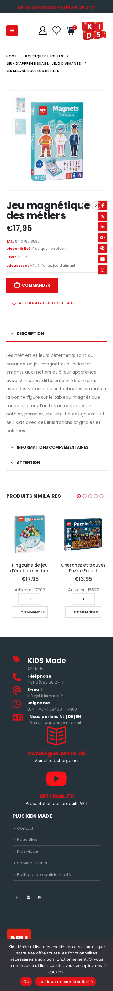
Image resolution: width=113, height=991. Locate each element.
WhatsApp (103, 270)
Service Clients (32, 863)
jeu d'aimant (64, 265)
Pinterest (103, 248)
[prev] (86, 205)
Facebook (103, 205)
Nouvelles (27, 840)
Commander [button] (32, 612)
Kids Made (27, 851)
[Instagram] (40, 897)
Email (103, 259)
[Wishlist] (56, 30)
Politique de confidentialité (44, 875)
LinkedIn (103, 227)
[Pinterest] (28, 897)
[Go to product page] (29, 534)
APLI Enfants (40, 265)
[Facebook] (17, 897)
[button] (12, 30)
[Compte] (42, 30)
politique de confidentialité (65, 981)
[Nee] (105, 965)
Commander (36, 285)
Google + (103, 237)
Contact (25, 828)
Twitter (103, 216)
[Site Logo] (94, 30)
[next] (96, 205)
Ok (26, 981)
